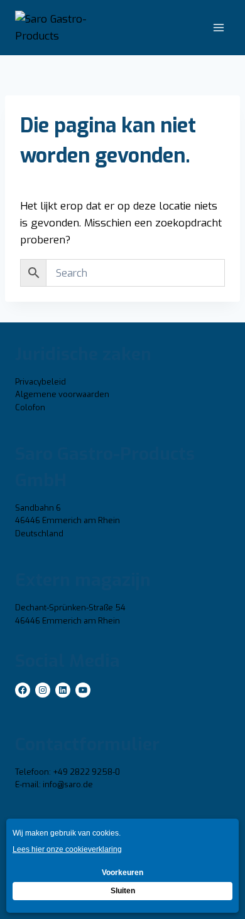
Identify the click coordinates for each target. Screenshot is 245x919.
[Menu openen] (218, 28)
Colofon (30, 407)
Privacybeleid (40, 381)
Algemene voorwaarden (62, 394)
